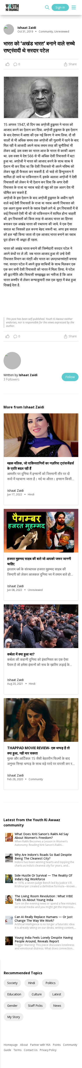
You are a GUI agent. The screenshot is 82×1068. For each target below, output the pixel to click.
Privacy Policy (48, 1050)
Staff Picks (35, 1005)
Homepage (11, 1045)
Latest (56, 994)
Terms (18, 1050)
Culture (37, 994)
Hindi (31, 983)
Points (57, 1045)
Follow (70, 377)
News (57, 1005)
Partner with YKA (40, 1045)
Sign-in (60, 7)
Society (12, 983)
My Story (13, 1017)
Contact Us (31, 1050)
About (24, 1045)
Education (14, 994)
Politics (50, 983)
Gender (12, 1005)
